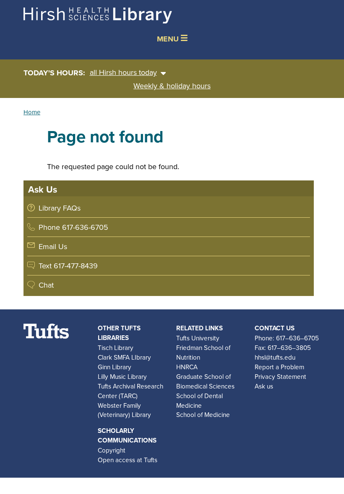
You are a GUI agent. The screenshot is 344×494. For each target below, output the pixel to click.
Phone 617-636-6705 (73, 227)
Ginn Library (114, 366)
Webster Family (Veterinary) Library (124, 410)
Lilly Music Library (122, 376)
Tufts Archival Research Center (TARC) (130, 390)
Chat (46, 285)
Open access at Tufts (127, 459)
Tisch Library (115, 347)
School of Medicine (203, 414)
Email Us (53, 246)
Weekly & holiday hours (172, 85)
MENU (169, 38)
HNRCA (187, 366)
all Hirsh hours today (123, 72)
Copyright (111, 450)
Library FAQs (60, 208)
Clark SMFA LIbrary (124, 357)
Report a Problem (279, 366)
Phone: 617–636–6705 (287, 337)
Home (31, 112)
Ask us (264, 386)
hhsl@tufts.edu (275, 357)
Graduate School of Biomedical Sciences (205, 381)
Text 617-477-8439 (68, 265)
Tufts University (197, 337)
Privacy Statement (280, 376)
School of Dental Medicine (199, 400)
